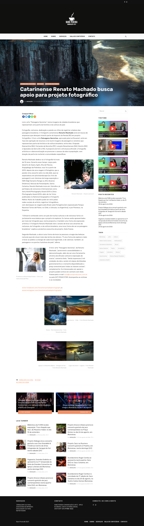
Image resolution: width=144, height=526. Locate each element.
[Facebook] (23, 116)
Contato (91, 36)
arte (109, 237)
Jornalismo (121, 248)
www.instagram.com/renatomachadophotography (42, 290)
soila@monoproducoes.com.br (75, 274)
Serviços (62, 36)
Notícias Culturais (52, 84)
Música (118, 252)
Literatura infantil (104, 260)
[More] (35, 116)
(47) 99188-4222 (67, 509)
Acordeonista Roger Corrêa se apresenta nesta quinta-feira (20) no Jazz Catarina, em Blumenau (79, 461)
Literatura (110, 252)
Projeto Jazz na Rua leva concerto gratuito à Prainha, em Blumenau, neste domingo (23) (80, 445)
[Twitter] (26, 116)
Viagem (102, 252)
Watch (112, 128)
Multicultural (118, 240)
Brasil (116, 244)
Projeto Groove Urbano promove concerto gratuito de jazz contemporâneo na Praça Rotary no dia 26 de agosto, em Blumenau (80, 429)
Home (46, 36)
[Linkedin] (29, 116)
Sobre (53, 36)
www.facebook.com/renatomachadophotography (41, 288)
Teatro (113, 248)
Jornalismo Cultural (28, 84)
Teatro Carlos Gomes (105, 240)
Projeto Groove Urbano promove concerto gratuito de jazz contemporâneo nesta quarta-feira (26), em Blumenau (40, 481)
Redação (30, 101)
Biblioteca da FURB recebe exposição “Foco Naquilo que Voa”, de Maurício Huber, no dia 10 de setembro (39, 428)
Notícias (40, 84)
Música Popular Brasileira (117, 256)
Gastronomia (103, 256)
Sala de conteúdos (77, 36)
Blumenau (102, 237)
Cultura (116, 237)
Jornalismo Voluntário (106, 244)
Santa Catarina (104, 248)
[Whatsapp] (32, 116)
